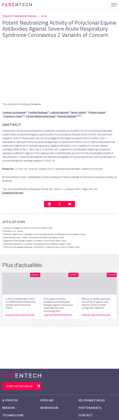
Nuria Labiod (78, 112)
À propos (10, 400)
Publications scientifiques (19, 16)
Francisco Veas (12, 116)
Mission (8, 407)
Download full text (12, 193)
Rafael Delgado (67, 116)
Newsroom (49, 407)
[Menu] (114, 4)
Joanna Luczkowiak (14, 112)
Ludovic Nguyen (59, 112)
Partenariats (90, 407)
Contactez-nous (19, 386)
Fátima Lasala (96, 112)
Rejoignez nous (92, 400)
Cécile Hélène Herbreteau (40, 116)
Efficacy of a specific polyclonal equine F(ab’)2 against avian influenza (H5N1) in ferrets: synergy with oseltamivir (96, 303)
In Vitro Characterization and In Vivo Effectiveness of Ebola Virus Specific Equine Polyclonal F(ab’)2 (21, 303)
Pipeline (47, 400)
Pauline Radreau (37, 112)
